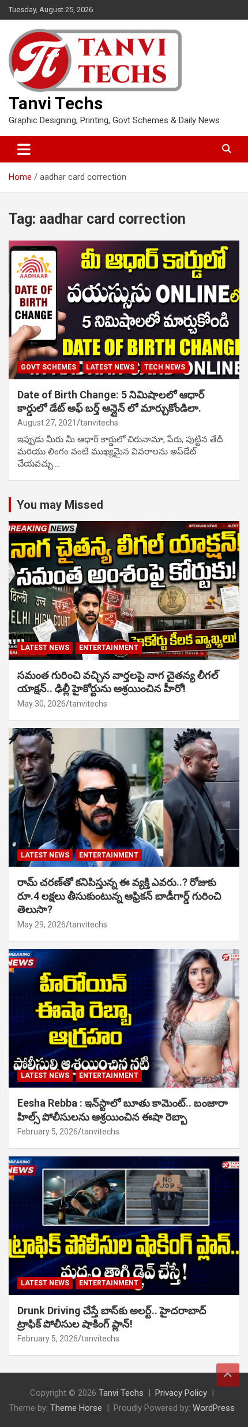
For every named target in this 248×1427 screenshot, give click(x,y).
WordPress (214, 1408)
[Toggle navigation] (24, 149)
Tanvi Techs (56, 103)
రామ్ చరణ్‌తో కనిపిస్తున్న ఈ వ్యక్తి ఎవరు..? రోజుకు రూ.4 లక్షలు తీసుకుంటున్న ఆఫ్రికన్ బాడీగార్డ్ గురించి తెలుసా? (119, 895)
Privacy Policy (181, 1393)
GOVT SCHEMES (48, 367)
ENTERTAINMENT (108, 648)
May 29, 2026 (41, 924)
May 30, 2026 (41, 703)
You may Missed (60, 505)
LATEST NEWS (110, 367)
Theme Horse (76, 1408)
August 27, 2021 (47, 422)
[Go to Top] (227, 1375)
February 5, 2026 (47, 1131)
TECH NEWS (164, 367)
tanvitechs (99, 422)
